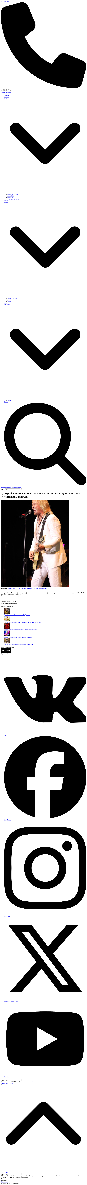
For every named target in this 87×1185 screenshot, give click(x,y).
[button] (11, 487)
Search (2, 489)
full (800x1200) (12, 588)
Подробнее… (4, 1182)
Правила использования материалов (42, 1081)
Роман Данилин (6, 92)
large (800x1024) (21, 588)
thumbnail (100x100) (44, 588)
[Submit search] (21, 489)
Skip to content (5, 1)
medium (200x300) (32, 588)
